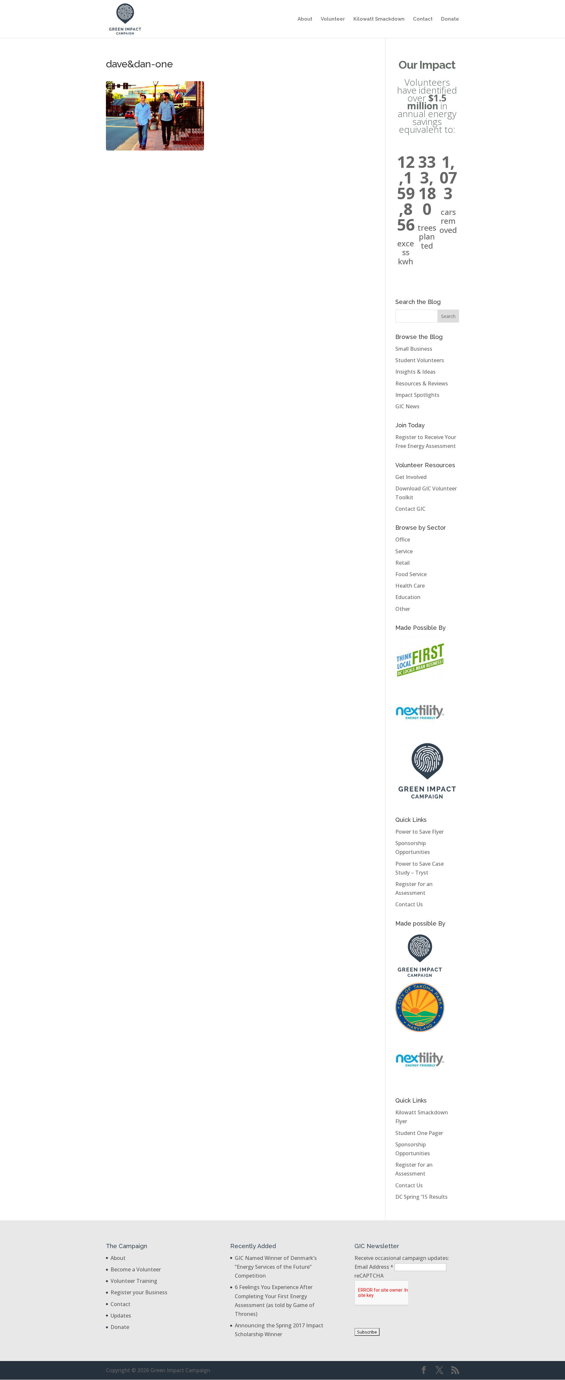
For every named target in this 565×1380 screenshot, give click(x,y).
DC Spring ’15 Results (421, 1196)
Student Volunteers (419, 360)
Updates (121, 1315)
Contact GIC (410, 508)
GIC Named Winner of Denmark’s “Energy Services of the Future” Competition (276, 1266)
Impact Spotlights (417, 394)
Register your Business (139, 1292)
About (305, 19)
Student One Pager (419, 1133)
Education (407, 597)
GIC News (407, 406)
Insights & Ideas (415, 371)
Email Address (373, 1266)
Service (404, 551)
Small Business (413, 348)
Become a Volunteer (136, 1269)
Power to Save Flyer (419, 831)
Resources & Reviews (421, 383)
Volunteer (333, 19)
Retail (402, 562)
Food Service (411, 574)
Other (402, 608)
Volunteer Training (134, 1280)
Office (402, 539)
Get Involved (411, 477)
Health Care (410, 585)
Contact (423, 19)
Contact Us (409, 904)
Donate (450, 19)
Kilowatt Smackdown (378, 19)
